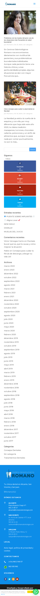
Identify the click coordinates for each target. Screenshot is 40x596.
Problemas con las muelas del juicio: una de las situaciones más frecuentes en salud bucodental (19, 40)
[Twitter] (9, 579)
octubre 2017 (10, 437)
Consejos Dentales (12, 450)
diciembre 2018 (11, 384)
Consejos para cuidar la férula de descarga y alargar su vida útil (19, 254)
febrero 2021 (10, 293)
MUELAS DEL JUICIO (13, 232)
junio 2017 (8, 441)
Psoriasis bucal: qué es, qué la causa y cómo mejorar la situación (20, 244)
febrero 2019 (10, 376)
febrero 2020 (10, 334)
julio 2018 (8, 403)
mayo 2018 (9, 410)
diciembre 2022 (11, 274)
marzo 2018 (9, 418)
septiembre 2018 (11, 395)
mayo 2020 (9, 327)
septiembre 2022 (12, 281)
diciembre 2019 (11, 338)
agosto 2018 (9, 399)
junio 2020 (8, 323)
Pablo (6, 251)
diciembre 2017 (11, 429)
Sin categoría (27, 44)
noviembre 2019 (11, 342)
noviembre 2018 (11, 388)
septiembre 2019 (11, 350)
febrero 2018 (10, 422)
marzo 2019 (9, 372)
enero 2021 (9, 296)
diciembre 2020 (11, 300)
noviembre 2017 (11, 433)
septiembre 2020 (12, 312)
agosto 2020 (9, 315)
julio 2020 (8, 319)
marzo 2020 (9, 331)
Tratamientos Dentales (14, 458)
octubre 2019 (10, 346)
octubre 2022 (10, 277)
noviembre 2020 (11, 304)
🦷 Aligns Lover (11, 220)
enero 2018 (9, 426)
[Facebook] (5, 579)
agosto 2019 (9, 353)
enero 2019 (9, 380)
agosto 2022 (9, 285)
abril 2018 (8, 414)
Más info (3, 594)
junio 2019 (8, 361)
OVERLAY (8, 228)
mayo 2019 (9, 365)
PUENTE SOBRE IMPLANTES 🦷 (20, 216)
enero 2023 (9, 270)
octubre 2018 (10, 391)
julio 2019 (8, 357)
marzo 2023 (9, 266)
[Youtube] (17, 579)
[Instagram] (13, 579)
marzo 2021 (9, 289)
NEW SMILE (9, 224)
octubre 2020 (10, 308)
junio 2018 (8, 407)
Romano (10, 44)
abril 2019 (8, 369)
